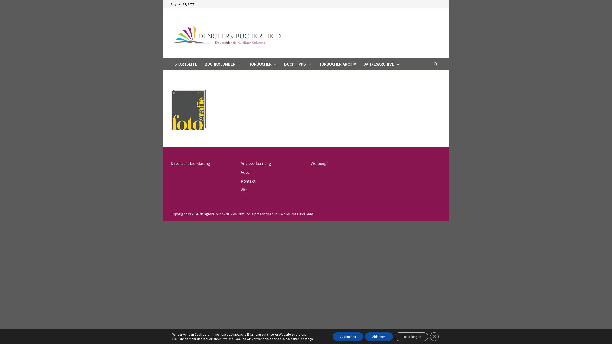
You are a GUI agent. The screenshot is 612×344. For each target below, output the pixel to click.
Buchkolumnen (220, 64)
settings (307, 339)
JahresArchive (379, 64)
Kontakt (248, 181)
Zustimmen (348, 336)
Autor (246, 172)
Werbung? (319, 163)
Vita (244, 190)
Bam (309, 213)
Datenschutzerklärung (190, 163)
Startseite (186, 64)
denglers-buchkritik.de (218, 213)
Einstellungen (411, 336)
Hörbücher (260, 64)
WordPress (289, 213)
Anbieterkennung (256, 163)
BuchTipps (295, 64)
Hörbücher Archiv (337, 64)
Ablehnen (379, 336)
